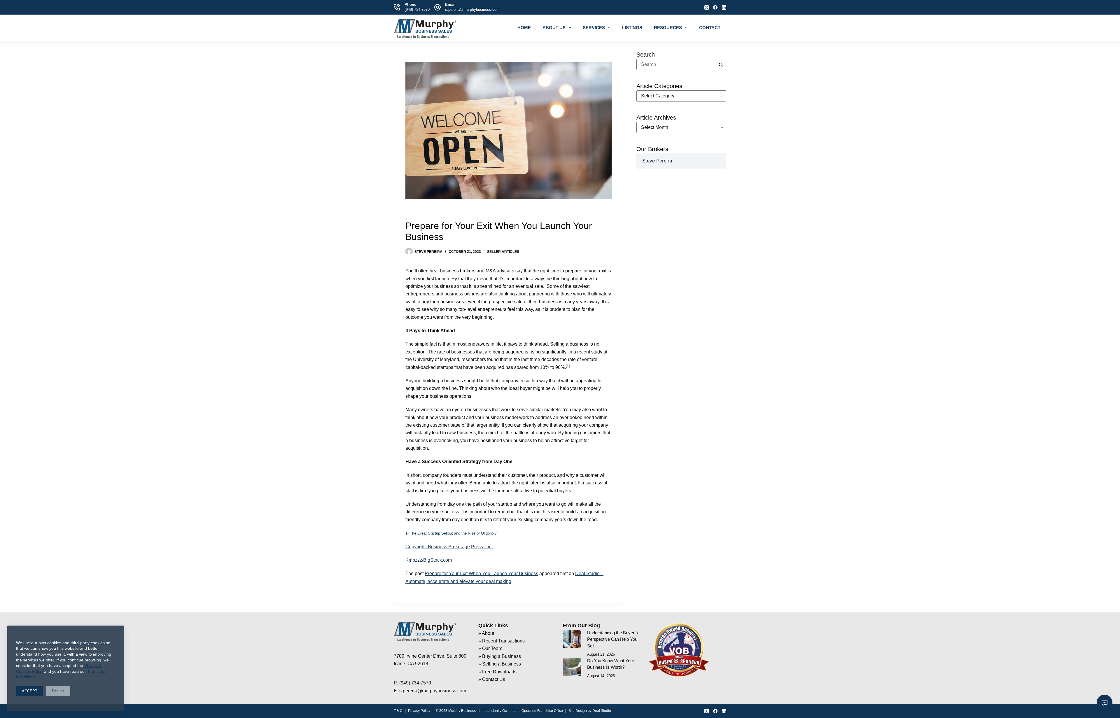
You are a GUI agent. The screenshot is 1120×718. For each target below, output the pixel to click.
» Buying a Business (499, 656)
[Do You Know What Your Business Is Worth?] (572, 667)
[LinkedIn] (724, 7)
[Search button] (720, 64)
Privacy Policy (419, 711)
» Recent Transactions (501, 640)
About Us (554, 27)
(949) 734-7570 (417, 9)
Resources (668, 27)
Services (594, 27)
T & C (398, 711)
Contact (709, 27)
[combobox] (676, 64)
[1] (568, 366)
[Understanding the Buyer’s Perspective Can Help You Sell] (572, 639)
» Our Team (490, 648)
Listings (632, 27)
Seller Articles (503, 252)
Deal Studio (601, 711)
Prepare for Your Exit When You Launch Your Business (481, 573)
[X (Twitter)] (706, 7)
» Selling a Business (499, 663)
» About (486, 633)
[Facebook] (715, 7)
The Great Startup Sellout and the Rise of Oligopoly (453, 533)
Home (524, 27)
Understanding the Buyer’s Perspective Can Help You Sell (612, 639)
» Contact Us (491, 679)
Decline (58, 691)
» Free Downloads (497, 671)
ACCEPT (29, 691)
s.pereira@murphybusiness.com (472, 9)
